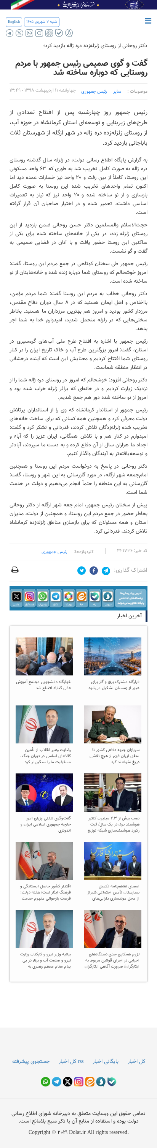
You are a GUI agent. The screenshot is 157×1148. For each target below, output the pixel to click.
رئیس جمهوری (94, 91)
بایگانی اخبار (106, 1062)
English (14, 22)
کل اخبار (136, 1062)
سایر (117, 91)
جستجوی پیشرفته (31, 1062)
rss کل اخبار (71, 1062)
